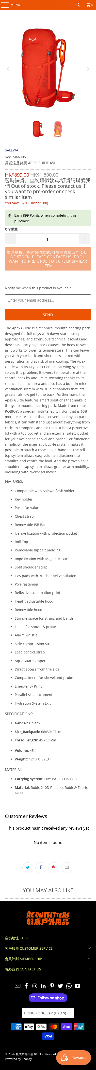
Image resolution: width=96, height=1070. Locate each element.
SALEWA (11, 150)
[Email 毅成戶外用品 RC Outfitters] (18, 986)
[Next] (87, 69)
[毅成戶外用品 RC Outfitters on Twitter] (60, 986)
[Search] (77, 5)
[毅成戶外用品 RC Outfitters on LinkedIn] (43, 986)
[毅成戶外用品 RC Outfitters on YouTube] (77, 986)
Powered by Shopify (18, 1059)
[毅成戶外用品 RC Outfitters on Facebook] (26, 986)
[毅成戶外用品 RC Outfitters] (48, 5)
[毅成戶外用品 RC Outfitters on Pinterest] (52, 986)
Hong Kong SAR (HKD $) (45, 1013)
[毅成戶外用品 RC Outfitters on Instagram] (35, 986)
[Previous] (9, 69)
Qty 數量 (11, 229)
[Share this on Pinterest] (53, 867)
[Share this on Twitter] (27, 867)
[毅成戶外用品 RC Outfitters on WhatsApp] (69, 986)
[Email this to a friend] (67, 867)
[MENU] (2, 5)
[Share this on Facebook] (40, 867)
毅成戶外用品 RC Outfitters (34, 1054)
